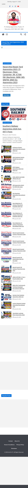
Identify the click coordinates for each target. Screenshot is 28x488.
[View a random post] (25, 34)
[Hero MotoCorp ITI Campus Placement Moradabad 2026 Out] (6, 225)
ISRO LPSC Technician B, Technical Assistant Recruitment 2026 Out (19, 287)
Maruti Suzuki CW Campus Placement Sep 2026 (19, 269)
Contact (10, 441)
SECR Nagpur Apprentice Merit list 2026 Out (18, 168)
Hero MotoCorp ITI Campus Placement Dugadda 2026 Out (18, 205)
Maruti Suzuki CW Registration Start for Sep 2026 (18, 259)
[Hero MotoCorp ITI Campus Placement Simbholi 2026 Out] (6, 215)
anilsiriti (14, 134)
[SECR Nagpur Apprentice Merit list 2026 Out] (6, 169)
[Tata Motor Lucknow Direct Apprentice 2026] (6, 315)
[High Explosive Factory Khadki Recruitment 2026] (6, 160)
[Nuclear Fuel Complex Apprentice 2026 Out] (6, 297)
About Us (17, 441)
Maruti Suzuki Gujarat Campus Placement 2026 (19, 233)
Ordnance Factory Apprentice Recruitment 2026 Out (19, 149)
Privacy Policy (20, 444)
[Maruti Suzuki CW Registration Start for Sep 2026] (6, 260)
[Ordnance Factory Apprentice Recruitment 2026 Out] (6, 150)
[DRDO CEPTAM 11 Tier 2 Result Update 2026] (6, 279)
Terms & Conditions (9, 444)
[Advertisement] (14, 339)
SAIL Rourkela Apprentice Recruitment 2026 (19, 195)
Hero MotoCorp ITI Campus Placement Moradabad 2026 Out (18, 224)
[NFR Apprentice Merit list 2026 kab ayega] (6, 187)
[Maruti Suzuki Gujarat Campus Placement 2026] (6, 234)
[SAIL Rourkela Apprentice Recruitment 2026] (6, 196)
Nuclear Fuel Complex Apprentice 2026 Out (18, 296)
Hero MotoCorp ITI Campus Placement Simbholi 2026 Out (18, 214)
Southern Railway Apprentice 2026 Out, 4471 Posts (12, 129)
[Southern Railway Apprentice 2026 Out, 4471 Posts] (14, 113)
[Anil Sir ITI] (3, 34)
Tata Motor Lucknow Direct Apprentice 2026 (19, 314)
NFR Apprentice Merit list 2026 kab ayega (18, 186)
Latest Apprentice (7, 63)
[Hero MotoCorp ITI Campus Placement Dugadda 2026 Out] (6, 206)
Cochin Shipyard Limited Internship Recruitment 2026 (19, 305)
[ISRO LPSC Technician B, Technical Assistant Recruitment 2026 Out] (6, 288)
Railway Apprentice (7, 122)
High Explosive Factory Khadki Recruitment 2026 (18, 159)
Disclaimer (14, 448)
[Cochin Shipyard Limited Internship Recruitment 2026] (6, 306)
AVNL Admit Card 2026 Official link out (18, 177)
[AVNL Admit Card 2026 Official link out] (6, 179)
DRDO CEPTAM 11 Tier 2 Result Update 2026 (19, 278)
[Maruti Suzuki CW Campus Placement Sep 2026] (6, 270)
